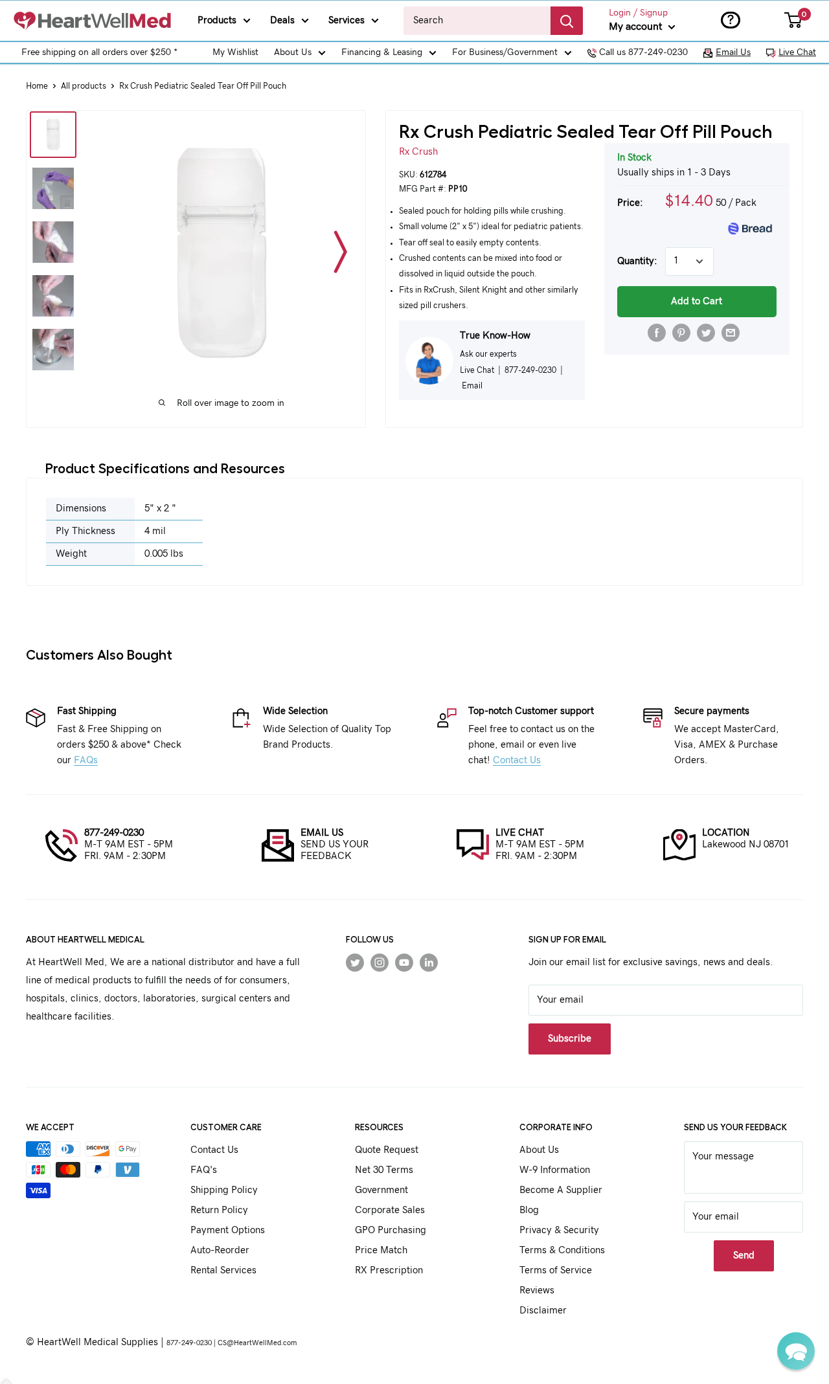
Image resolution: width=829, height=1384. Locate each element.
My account (637, 26)
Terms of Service (555, 1270)
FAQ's (203, 1170)
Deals (282, 20)
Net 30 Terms (384, 1170)
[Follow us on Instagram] (379, 963)
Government (381, 1190)
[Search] (567, 20)
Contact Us (517, 760)
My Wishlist (235, 52)
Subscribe (569, 1039)
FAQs (86, 760)
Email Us (733, 52)
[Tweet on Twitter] (706, 333)
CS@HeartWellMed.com (257, 1342)
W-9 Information (554, 1170)
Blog (529, 1210)
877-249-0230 (114, 833)
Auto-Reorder (219, 1250)
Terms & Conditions (562, 1250)
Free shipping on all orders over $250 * (99, 52)
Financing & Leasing (381, 52)
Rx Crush (418, 152)
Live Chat (797, 52)
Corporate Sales (390, 1210)
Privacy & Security (559, 1230)
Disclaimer (543, 1310)
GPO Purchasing (390, 1230)
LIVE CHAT (519, 833)
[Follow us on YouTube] (404, 963)
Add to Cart (696, 301)
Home (37, 86)
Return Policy (219, 1210)
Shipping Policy (224, 1190)
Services (346, 20)
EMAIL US (322, 833)
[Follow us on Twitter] (355, 963)
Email (472, 386)
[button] (796, 1351)
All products (83, 86)
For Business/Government (505, 52)
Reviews (536, 1290)
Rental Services (223, 1270)
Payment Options (227, 1230)
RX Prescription (389, 1270)
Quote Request (386, 1150)
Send (744, 1255)
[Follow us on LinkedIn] (429, 963)
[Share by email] (730, 333)
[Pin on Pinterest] (681, 333)
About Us (293, 52)
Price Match (381, 1250)
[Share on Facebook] (657, 333)
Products (217, 20)
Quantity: (637, 261)
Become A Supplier (560, 1190)
